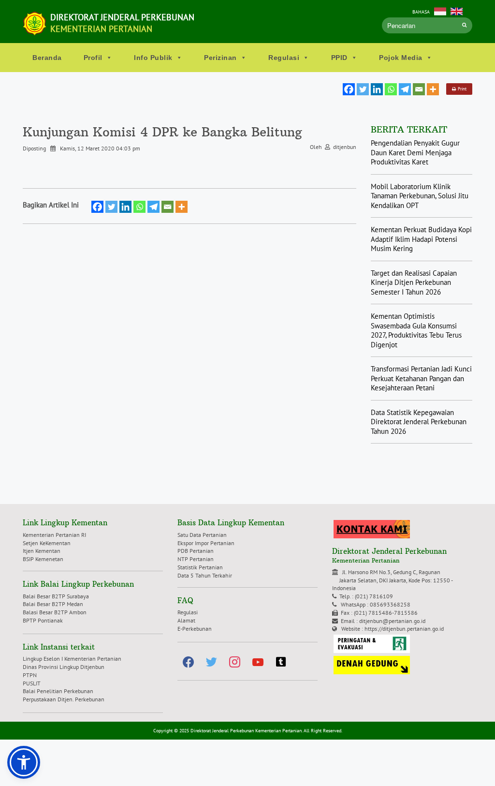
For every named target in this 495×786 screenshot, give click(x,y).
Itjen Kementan (41, 550)
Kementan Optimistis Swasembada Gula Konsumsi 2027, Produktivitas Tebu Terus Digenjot (416, 330)
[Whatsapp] (391, 89)
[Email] (419, 89)
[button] (24, 762)
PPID (339, 57)
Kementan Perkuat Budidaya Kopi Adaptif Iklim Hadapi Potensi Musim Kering (421, 239)
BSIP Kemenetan (43, 559)
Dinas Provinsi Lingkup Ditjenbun (63, 666)
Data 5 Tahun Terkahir (204, 575)
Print (461, 88)
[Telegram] (405, 89)
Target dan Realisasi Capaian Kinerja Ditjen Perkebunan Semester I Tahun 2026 (414, 282)
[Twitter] (363, 89)
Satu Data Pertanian (202, 534)
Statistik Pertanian (200, 567)
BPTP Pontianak (43, 620)
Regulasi (283, 57)
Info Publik (153, 57)
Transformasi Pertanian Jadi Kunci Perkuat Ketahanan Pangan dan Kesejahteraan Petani (421, 378)
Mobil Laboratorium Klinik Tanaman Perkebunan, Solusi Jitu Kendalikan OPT (419, 196)
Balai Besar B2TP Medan (53, 604)
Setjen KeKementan (47, 543)
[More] (433, 89)
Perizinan (220, 57)
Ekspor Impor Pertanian (205, 543)
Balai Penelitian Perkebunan (58, 691)
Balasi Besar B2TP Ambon (55, 612)
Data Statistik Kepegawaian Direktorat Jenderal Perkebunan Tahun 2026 (418, 422)
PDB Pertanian (195, 550)
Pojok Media (400, 57)
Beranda (47, 57)
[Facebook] (349, 89)
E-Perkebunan (194, 628)
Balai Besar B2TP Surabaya (56, 596)
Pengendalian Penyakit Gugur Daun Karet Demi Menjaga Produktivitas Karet (415, 152)
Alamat (186, 620)
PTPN (30, 675)
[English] (457, 10)
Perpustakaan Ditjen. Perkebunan (63, 699)
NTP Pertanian (195, 559)
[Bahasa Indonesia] (440, 10)
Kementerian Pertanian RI (54, 534)
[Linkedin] (377, 89)
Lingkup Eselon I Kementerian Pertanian (72, 658)
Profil (93, 57)
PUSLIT (32, 683)
